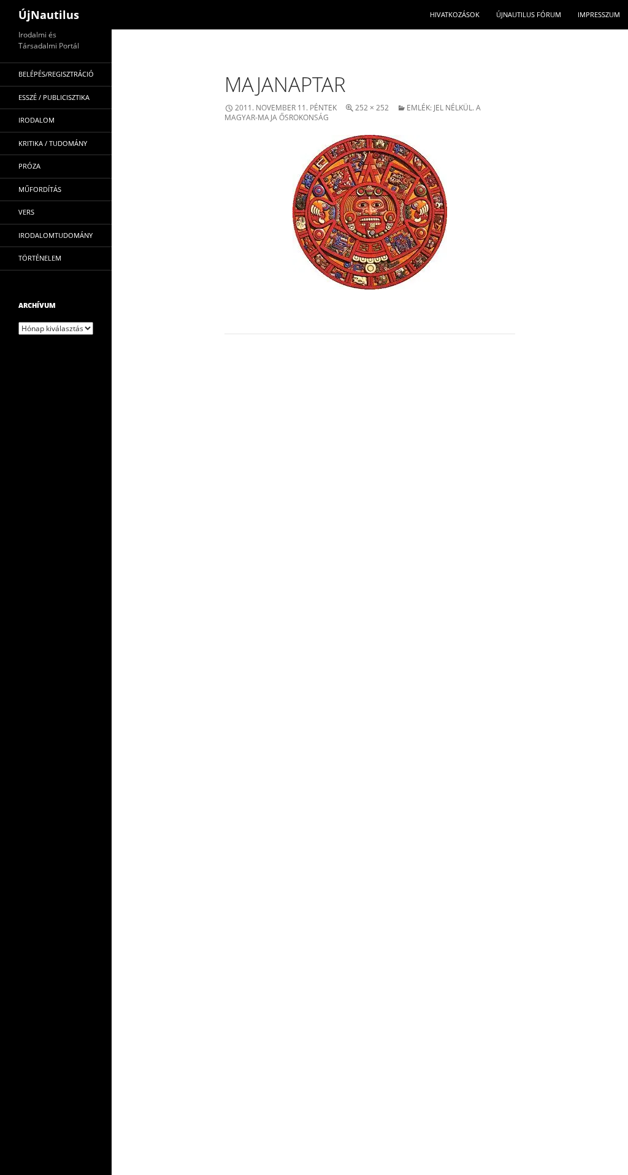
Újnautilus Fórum (528, 14)
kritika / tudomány (52, 143)
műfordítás (39, 189)
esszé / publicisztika (54, 97)
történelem (39, 257)
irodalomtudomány (55, 235)
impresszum (599, 14)
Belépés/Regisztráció (56, 73)
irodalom (36, 119)
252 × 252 (372, 107)
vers (26, 211)
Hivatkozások (455, 14)
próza (29, 165)
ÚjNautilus (48, 14)
